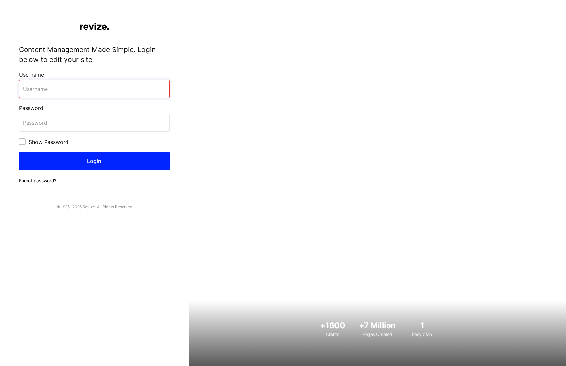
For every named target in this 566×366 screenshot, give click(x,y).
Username (31, 74)
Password (31, 108)
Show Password (48, 142)
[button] (37, 180)
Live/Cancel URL (20, 3)
